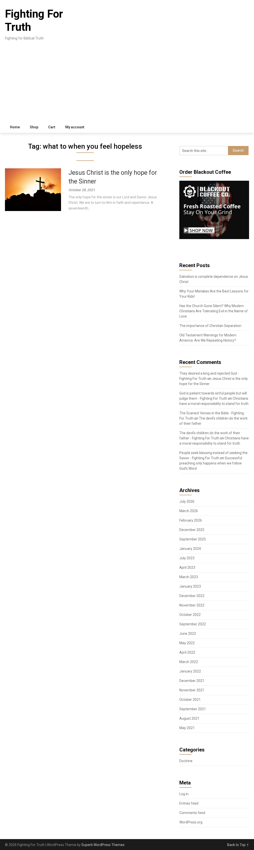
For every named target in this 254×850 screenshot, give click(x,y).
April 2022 (187, 652)
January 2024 (190, 549)
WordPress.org (190, 822)
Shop (34, 127)
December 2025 (191, 530)
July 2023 (186, 558)
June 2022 (187, 634)
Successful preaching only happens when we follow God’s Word (210, 463)
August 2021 (189, 718)
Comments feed (192, 813)
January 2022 (190, 671)
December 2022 (191, 596)
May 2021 (187, 728)
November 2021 (191, 690)
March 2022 (188, 662)
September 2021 (192, 709)
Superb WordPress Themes (103, 845)
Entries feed (188, 803)
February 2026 (190, 520)
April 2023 (187, 567)
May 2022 (187, 643)
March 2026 (188, 511)
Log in (184, 794)
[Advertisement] (127, 84)
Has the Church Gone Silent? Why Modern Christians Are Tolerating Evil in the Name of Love (213, 311)
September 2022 (192, 624)
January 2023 (190, 586)
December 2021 (191, 681)
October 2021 (190, 700)
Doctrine (185, 761)
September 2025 (192, 539)
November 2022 (191, 605)
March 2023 (188, 577)
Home (15, 127)
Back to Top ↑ (238, 845)
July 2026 (186, 501)
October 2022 (190, 615)
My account (74, 127)
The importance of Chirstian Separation (210, 326)
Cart (51, 127)
